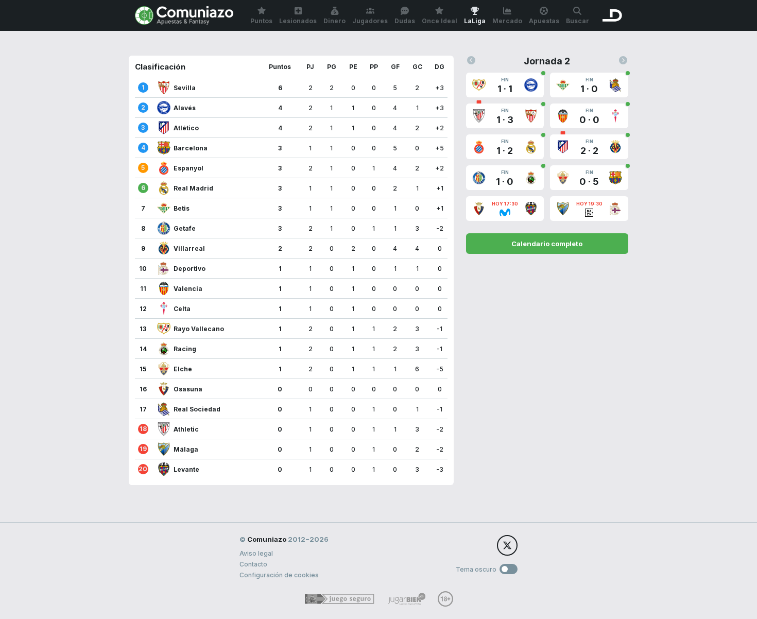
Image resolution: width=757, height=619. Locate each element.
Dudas (404, 21)
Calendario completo (546, 243)
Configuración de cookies (279, 575)
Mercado (507, 21)
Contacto (253, 564)
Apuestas (544, 21)
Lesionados (298, 21)
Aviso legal (256, 553)
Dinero (334, 21)
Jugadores (370, 21)
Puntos (261, 21)
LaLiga (475, 21)
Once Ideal (439, 21)
